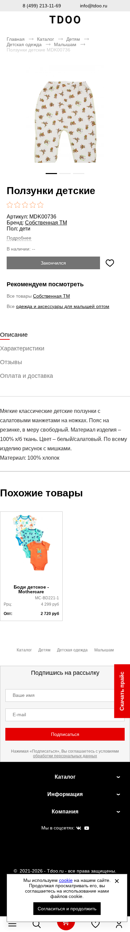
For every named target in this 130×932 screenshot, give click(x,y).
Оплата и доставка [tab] (26, 375)
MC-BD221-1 (47, 598)
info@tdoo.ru (93, 5)
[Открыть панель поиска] (37, 924)
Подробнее (19, 238)
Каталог (45, 39)
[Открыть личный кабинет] (119, 924)
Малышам (65, 44)
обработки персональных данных (65, 756)
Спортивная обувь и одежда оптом (65, 20)
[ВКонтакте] (78, 828)
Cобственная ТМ (46, 222)
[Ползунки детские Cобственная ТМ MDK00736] (65, 123)
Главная (16, 39)
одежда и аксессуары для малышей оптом (62, 306)
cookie (66, 880)
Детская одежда (24, 44)
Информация (65, 794)
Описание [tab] (14, 334)
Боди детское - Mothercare (31, 589)
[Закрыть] (117, 881)
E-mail (19, 714)
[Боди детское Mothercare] (31, 548)
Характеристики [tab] (22, 348)
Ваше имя (24, 695)
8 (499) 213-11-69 (42, 5)
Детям (73, 39)
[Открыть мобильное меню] (12, 924)
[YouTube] (86, 828)
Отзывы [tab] (11, 362)
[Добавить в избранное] (109, 263)
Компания (65, 811)
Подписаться (65, 734)
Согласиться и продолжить (67, 908)
